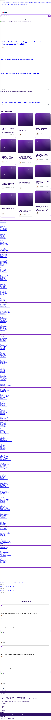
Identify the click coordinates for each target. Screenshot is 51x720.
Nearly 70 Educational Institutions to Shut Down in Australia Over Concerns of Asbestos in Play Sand (12, 582)
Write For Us (2, 718)
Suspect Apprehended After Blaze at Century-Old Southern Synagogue (13, 697)
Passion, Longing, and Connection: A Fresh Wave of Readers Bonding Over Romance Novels (20, 73)
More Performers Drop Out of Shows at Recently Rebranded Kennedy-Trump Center (42, 155)
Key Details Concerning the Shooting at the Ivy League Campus (8, 578)
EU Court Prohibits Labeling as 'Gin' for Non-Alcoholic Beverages (8, 586)
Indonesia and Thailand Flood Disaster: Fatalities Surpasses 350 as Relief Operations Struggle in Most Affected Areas (20, 698)
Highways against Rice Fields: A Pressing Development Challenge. (8, 590)
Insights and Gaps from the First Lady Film (24, 130)
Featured (3, 710)
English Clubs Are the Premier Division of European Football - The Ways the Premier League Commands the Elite (8, 130)
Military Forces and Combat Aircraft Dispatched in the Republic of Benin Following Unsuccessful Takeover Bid (42, 208)
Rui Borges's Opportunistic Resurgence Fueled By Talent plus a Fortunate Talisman (25, 184)
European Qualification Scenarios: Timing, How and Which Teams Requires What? (8, 183)
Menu (26, 19)
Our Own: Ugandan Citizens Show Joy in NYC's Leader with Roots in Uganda (14, 627)
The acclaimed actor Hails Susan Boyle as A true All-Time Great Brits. (28, 2)
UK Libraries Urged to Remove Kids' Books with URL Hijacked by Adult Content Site (16, 694)
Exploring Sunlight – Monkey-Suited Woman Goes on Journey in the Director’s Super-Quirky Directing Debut (19, 613)
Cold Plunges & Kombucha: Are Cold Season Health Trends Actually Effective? (17, 59)
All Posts (3, 705)
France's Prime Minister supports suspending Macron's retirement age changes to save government (21, 102)
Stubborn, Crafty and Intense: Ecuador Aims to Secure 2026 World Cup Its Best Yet (25, 210)
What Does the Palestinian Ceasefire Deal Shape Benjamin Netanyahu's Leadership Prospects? (20, 87)
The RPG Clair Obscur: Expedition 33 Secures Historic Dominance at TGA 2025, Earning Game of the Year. (42, 182)
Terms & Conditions (8, 718)
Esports (3, 707)
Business (3, 706)
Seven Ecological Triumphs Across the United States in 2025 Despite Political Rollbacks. (16, 701)
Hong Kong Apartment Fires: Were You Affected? (10, 696)
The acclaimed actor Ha (4, 4)
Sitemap (12, 718)
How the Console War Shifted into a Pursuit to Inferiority (8, 209)
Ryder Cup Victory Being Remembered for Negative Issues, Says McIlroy (41, 129)
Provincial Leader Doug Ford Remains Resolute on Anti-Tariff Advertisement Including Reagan (25, 158)
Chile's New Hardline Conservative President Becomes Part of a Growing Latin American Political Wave (8, 156)
